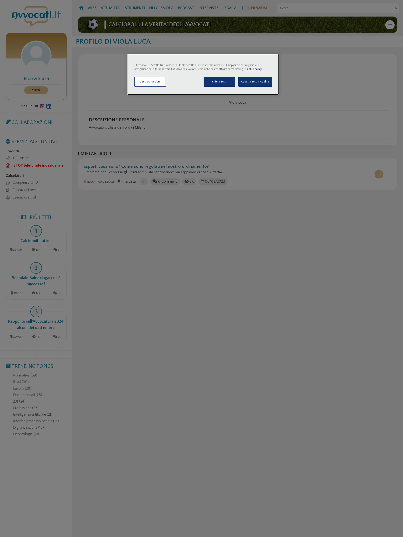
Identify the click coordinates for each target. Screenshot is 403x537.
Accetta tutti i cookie (255, 81)
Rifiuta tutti (219, 81)
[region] (203, 74)
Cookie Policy (253, 69)
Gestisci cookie (150, 81)
